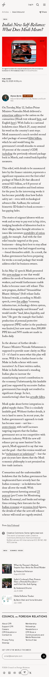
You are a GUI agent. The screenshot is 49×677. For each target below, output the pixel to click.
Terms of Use (31, 640)
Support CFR (7, 626)
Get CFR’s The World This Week (16, 650)
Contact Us (7, 635)
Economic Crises (16, 550)
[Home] (3, 5)
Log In (30, 5)
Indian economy (10, 507)
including (7, 154)
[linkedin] (9, 673)
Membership (31, 624)
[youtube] (15, 673)
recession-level (30, 507)
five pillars (22, 301)
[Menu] (44, 4)
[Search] (37, 4)
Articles (5, 12)
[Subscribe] (43, 656)
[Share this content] (24, 672)
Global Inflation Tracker (24, 596)
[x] (30, 673)
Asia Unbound (13, 525)
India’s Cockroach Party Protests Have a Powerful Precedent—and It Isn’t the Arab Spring (27, 581)
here (39, 119)
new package (13, 274)
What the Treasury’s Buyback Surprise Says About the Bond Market (29, 566)
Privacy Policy (8, 640)
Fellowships (30, 626)
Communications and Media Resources (35, 636)
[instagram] (20, 673)
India (5, 19)
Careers (5, 629)
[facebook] (4, 673)
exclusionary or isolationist (20, 454)
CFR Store (30, 632)
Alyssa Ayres (16, 96)
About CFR (6, 624)
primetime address (12, 115)
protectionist (9, 427)
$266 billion (34, 138)
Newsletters (31, 629)
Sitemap (5, 643)
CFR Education (8, 632)
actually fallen (37, 397)
